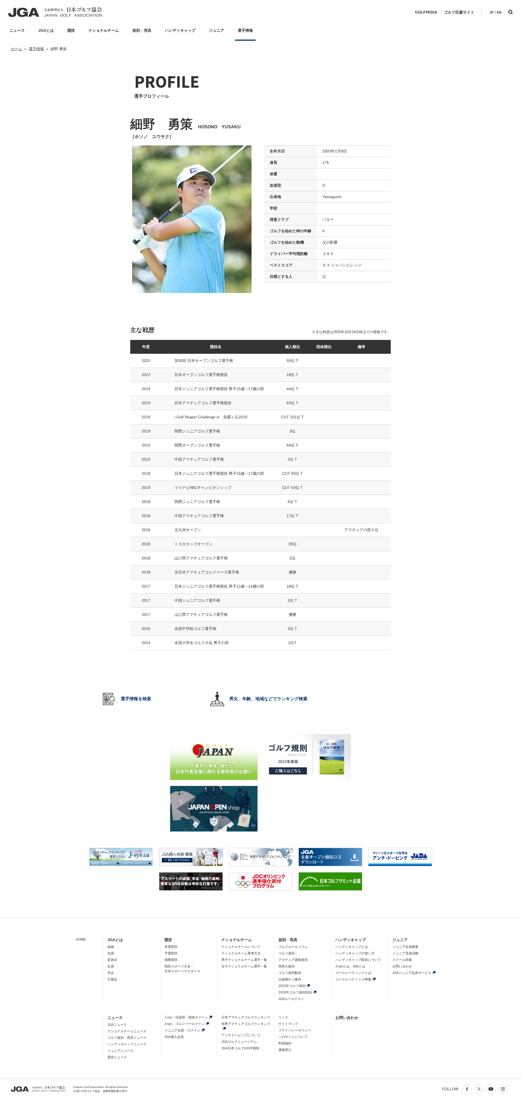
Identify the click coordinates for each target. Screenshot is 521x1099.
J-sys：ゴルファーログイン (184, 1024)
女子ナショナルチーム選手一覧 (244, 966)
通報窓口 (284, 1050)
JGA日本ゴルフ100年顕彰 (240, 1048)
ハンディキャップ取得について (358, 960)
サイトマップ (288, 1024)
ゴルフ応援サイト (459, 12)
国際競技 (170, 960)
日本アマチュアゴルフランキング (245, 1017)
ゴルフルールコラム (293, 947)
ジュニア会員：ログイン (182, 1030)
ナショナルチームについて (240, 947)
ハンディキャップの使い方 (354, 953)
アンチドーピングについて (240, 1035)
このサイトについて (293, 1037)
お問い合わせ (402, 966)
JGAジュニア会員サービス (411, 973)
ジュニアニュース (120, 1051)
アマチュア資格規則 (293, 960)
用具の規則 (286, 966)
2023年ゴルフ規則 (292, 986)
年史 (110, 973)
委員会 (112, 960)
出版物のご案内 (289, 979)
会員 (110, 966)
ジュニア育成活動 (405, 953)
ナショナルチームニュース (127, 1031)
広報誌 (112, 979)
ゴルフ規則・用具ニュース (127, 1038)
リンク (283, 1017)
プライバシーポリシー (294, 1030)
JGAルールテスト (291, 999)
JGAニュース (117, 1025)
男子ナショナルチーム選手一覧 (244, 960)
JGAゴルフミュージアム (239, 1042)
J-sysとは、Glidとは (350, 966)
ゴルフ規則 (286, 953)
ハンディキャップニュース (127, 1044)
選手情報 (36, 49)
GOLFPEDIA (426, 12)
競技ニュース (117, 1057)
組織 (110, 947)
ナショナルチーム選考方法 (240, 953)
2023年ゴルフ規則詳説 (295, 992)
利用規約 (284, 1043)
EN (499, 12)
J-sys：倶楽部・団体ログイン (186, 1017)
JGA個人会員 (174, 1037)
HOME (81, 939)
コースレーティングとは (353, 973)
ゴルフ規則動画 (289, 973)
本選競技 (170, 947)
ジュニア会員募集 (405, 947)
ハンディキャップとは (351, 947)
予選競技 (170, 953)
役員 (110, 953)
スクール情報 (402, 960)
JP (492, 12)
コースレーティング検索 (353, 979)
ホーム (16, 49)
